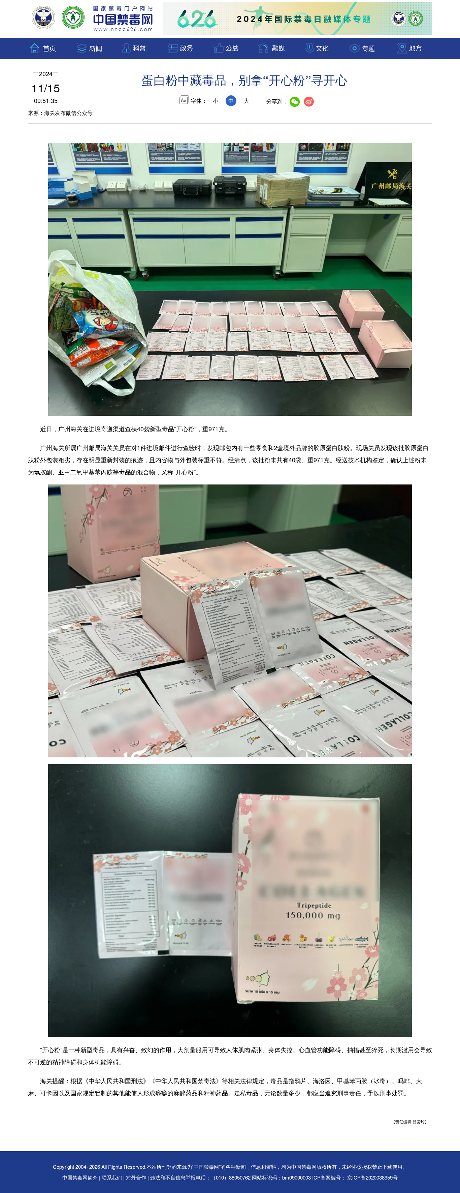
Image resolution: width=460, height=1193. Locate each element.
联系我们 (112, 1177)
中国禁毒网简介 (80, 1177)
